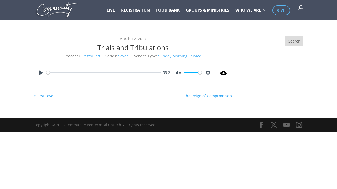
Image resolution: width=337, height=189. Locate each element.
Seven (123, 56)
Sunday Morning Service (179, 56)
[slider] (103, 72)
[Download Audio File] (223, 73)
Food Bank (168, 10)
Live (111, 10)
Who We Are (248, 10)
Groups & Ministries (207, 10)
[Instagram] (299, 125)
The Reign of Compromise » (208, 95)
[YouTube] (286, 125)
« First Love (43, 95)
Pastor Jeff (91, 56)
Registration (135, 10)
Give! (281, 10)
